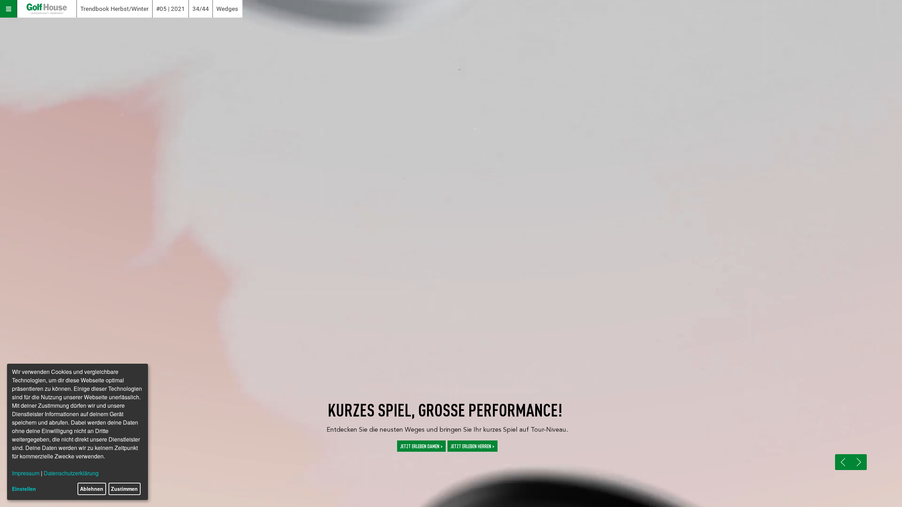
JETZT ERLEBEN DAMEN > (421, 446)
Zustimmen (124, 488)
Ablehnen (91, 488)
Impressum (25, 473)
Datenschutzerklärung (71, 473)
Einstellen (24, 488)
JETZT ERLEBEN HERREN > (472, 446)
